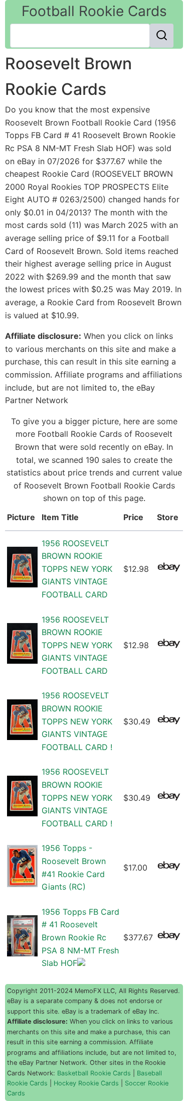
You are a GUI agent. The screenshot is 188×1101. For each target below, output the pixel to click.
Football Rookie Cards (94, 11)
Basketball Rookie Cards (94, 1073)
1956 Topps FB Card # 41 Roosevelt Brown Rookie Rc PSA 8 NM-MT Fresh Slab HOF (80, 937)
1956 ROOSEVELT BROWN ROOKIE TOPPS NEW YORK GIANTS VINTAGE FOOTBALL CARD (77, 568)
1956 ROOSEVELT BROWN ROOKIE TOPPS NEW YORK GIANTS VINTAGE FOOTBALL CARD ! (77, 721)
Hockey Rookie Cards (86, 1083)
